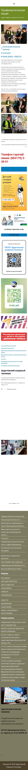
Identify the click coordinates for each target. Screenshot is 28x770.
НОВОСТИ (17, 56)
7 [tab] (18, 503)
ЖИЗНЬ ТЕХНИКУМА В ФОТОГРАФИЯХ (9, 612)
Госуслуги (3, 359)
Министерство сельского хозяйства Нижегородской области (13, 355)
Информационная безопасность (13, 565)
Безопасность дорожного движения (10, 557)
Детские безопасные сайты (11, 569)
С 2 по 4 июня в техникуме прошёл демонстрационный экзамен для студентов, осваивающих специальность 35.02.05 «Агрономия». (14, 652)
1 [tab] (9, 503)
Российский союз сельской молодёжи (10, 365)
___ (2, 754)
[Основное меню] (14, 4)
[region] (14, 447)
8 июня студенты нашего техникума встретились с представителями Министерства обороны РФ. (13, 639)
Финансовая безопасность (7, 348)
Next (25, 447)
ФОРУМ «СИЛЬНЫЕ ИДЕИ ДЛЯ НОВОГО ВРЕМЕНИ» (12, 630)
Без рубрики (5, 578)
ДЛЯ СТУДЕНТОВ (7, 585)
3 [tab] (12, 503)
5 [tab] (15, 503)
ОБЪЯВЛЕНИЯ (6, 595)
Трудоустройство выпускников (8, 345)
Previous (3, 447)
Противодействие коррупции (12, 562)
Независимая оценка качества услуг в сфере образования (12, 362)
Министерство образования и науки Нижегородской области (13, 351)
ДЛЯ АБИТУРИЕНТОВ (9, 581)
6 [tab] (17, 503)
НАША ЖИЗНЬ (8, 56)
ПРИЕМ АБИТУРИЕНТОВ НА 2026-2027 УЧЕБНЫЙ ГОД (13, 623)
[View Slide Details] (14, 415)
